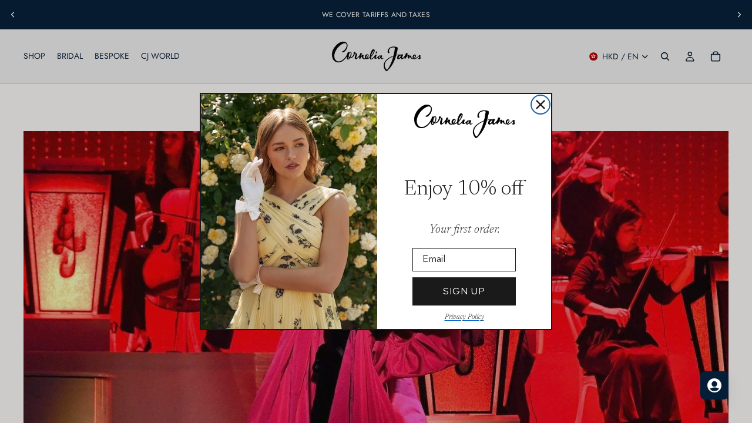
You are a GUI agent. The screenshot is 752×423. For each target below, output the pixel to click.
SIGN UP (464, 291)
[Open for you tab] (714, 385)
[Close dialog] (540, 104)
